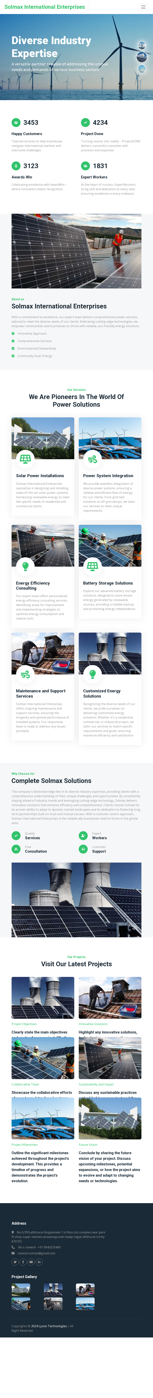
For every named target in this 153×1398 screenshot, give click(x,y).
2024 (34, 1326)
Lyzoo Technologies (53, 1326)
